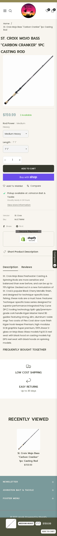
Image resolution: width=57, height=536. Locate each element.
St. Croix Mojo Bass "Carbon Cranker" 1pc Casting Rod (28, 457)
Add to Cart (48, 531)
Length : (9, 142)
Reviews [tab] (26, 267)
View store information (19, 204)
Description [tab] (10, 267)
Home (6, 23)
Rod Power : (14, 125)
